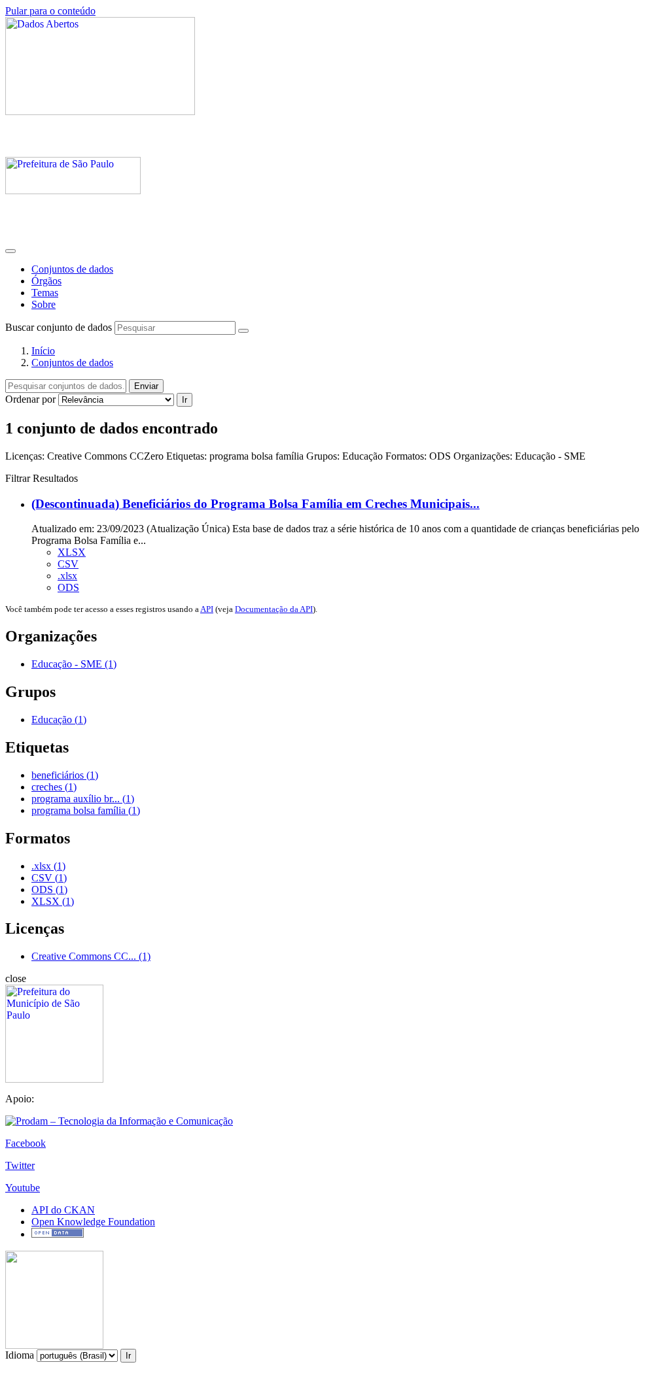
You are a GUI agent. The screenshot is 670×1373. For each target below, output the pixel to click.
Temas (44, 292)
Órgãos (46, 280)
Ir (184, 400)
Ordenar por (30, 399)
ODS (68, 587)
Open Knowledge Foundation (93, 1221)
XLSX (72, 552)
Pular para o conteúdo (50, 10)
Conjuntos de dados (72, 269)
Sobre (43, 304)
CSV (68, 563)
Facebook (25, 1143)
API (206, 609)
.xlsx (67, 575)
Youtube (22, 1187)
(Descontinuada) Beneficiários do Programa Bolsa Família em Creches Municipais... (255, 504)
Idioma (19, 1355)
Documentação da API (274, 609)
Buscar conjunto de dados (58, 327)
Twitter (20, 1165)
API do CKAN (63, 1209)
